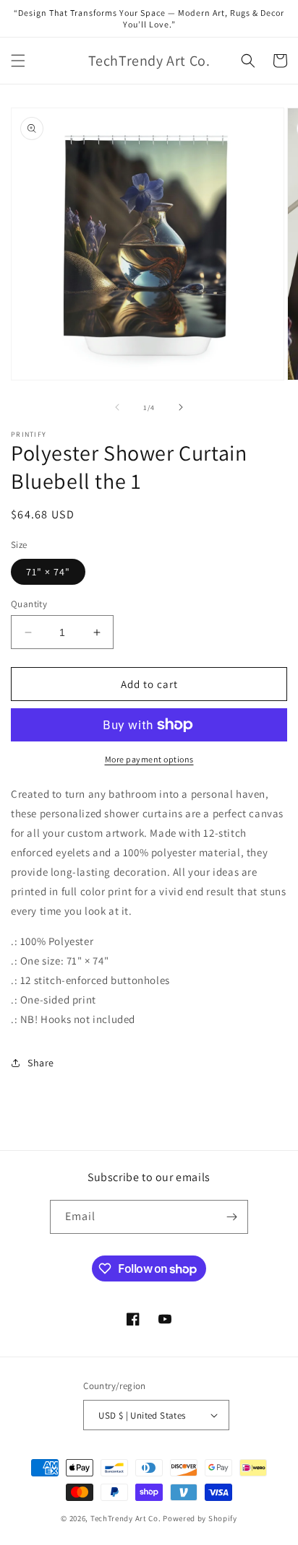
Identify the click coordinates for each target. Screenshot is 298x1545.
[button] (18, 61)
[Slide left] (117, 407)
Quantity (29, 604)
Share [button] (40, 1062)
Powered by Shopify (200, 1518)
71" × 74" (48, 571)
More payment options (149, 759)
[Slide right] (181, 407)
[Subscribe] (231, 1217)
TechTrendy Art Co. (125, 1518)
